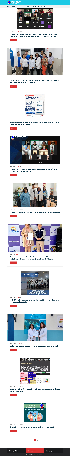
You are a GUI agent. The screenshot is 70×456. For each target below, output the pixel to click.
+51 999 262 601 (33, 450)
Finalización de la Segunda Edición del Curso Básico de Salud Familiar (32, 427)
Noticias (21, 31)
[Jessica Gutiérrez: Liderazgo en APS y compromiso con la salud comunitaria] (35, 327)
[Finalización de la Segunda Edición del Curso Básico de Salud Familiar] (35, 412)
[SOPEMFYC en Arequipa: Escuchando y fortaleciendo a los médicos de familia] (35, 195)
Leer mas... (13, 40)
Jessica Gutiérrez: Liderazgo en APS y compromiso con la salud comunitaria (34, 346)
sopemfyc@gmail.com (16, 450)
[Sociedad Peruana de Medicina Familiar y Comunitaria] (14, 3)
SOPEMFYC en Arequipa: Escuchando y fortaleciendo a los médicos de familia (35, 212)
